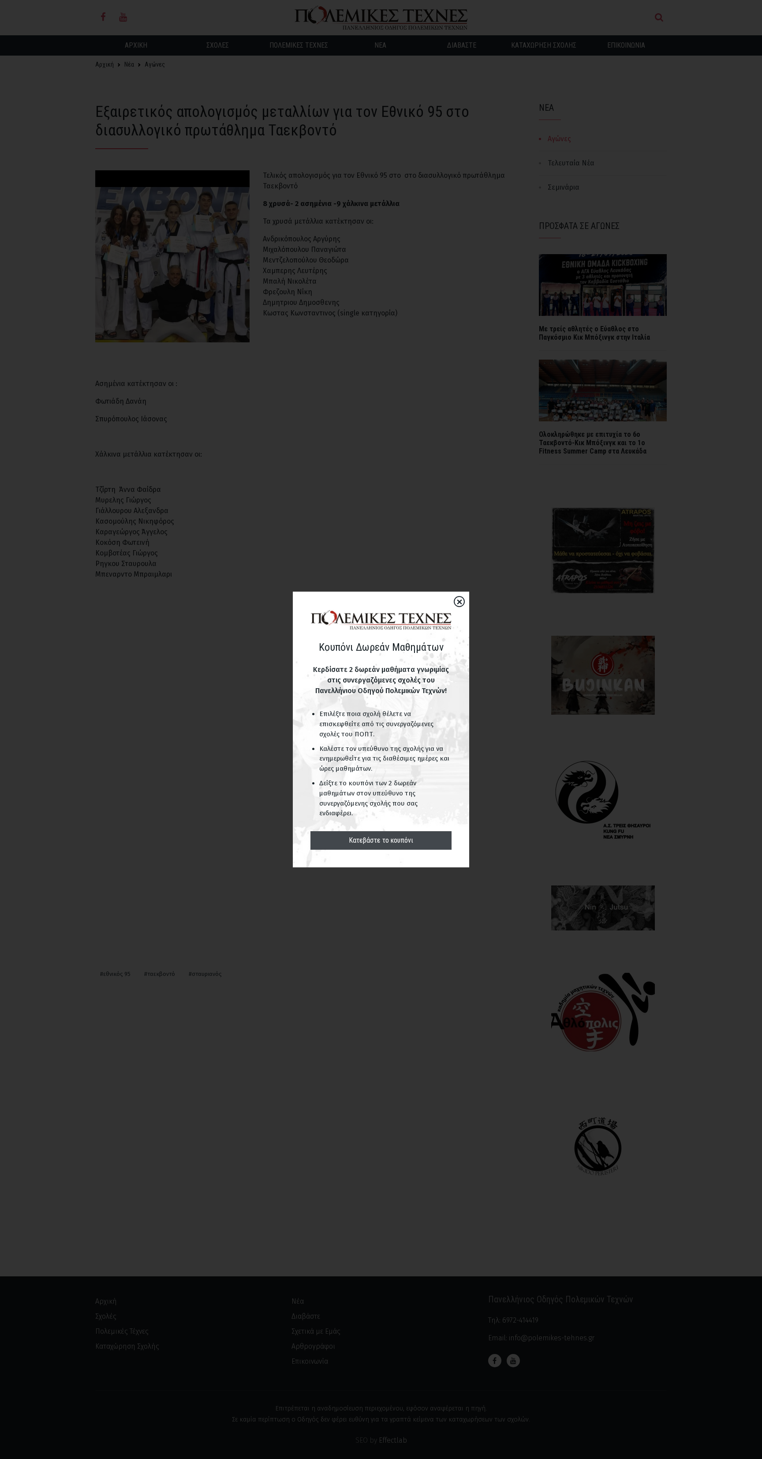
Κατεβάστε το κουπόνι (381, 840)
